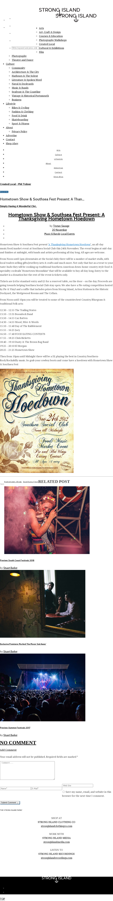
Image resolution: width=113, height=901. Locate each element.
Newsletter (59, 888)
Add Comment (8, 750)
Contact (10, 139)
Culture (10, 64)
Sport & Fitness (20, 123)
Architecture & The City (25, 71)
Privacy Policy (19, 131)
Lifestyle (11, 103)
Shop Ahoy (12, 143)
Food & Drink (19, 115)
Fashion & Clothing (22, 111)
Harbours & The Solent (25, 75)
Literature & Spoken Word (27, 79)
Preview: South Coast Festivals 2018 (17, 560)
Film (41, 52)
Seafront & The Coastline (26, 91)
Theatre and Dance (22, 60)
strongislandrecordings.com (56, 857)
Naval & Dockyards (23, 83)
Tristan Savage (61, 225)
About (9, 127)
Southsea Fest (30, 482)
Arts (58, 150)
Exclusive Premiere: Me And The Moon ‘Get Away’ (23, 644)
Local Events (68, 233)
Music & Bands (20, 87)
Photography (19, 56)
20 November (59, 229)
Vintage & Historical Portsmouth (30, 95)
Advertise (11, 135)
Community (18, 68)
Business (16, 99)
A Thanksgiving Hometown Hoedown (69, 244)
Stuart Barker (10, 567)
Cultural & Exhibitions (51, 48)
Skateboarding (20, 119)
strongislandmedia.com (56, 842)
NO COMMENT (18, 742)
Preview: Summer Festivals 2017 (15, 727)
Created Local (47, 44)
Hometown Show (13, 482)
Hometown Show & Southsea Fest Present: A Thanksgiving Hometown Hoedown (56, 216)
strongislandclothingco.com (56, 826)
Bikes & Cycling (20, 107)
